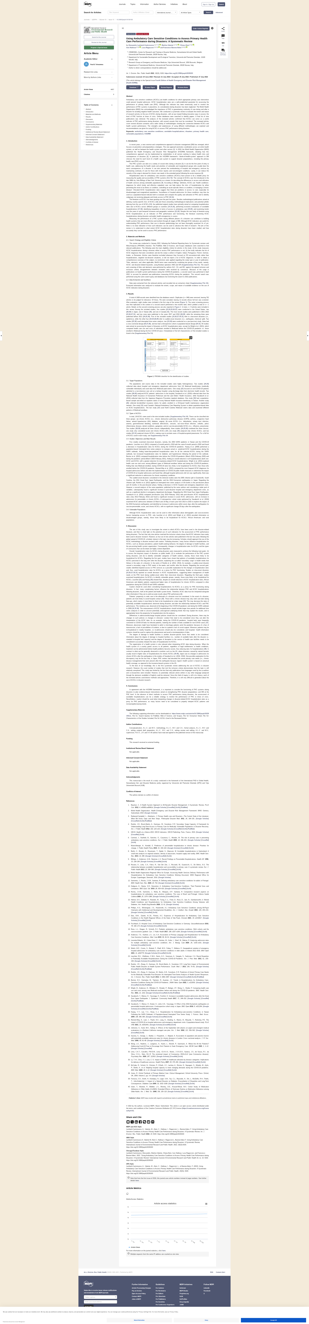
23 (167, 309)
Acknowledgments (92, 139)
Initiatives (174, 4)
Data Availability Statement (94, 137)
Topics (132, 4)
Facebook (207, 1291)
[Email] (128, 1123)
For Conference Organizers (165, 1304)
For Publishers (161, 1299)
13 (150, 204)
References (89, 145)
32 (163, 599)
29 (130, 312)
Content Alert (220, 1272)
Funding (88, 129)
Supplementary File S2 (199, 283)
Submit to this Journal (99, 37)
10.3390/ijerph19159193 (124, 19)
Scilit (178, 807)
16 (173, 207)
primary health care (200, 131)
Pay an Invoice (137, 1291)
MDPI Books (184, 1291)
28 (127, 312)
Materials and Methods (93, 114)
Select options (90, 1297)
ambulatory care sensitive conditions (149, 131)
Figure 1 (183, 302)
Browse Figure (150, 87)
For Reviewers (161, 1291)
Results (88, 117)
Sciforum (183, 1288)
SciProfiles (183, 1299)
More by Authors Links (92, 77)
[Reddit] (149, 1123)
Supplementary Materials (94, 124)
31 (168, 312)
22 (178, 211)
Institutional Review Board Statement (98, 132)
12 (157, 202)
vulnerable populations (135, 134)
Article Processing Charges (141, 1288)
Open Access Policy (139, 1293)
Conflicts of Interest (92, 142)
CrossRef (171, 807)
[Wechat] (145, 1123)
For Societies (160, 1302)
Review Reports (166, 87)
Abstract (88, 109)
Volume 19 (102, 19)
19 (189, 209)
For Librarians (160, 1296)
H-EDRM (147, 134)
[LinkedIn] (136, 1123)
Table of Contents (91, 105)
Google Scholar (160, 807)
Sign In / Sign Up (208, 4)
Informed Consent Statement (95, 134)
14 (169, 207)
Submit (221, 4)
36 (137, 608)
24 (169, 309)
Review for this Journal (98, 42)
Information (144, 4)
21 (176, 211)
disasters (188, 131)
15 (171, 207)
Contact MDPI (136, 1296)
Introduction (89, 112)
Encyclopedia (184, 1302)
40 (177, 654)
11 (172, 197)
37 (207, 623)
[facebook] (140, 1123)
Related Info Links (91, 72)
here (137, 1180)
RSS (211, 1272)
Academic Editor (90, 59)
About (185, 4)
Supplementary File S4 (179, 416)
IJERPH (94, 19)
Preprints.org (184, 1293)
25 (171, 309)
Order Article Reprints (200, 28)
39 (175, 654)
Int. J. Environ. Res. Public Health (95, 1272)
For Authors (160, 1288)
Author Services (160, 4)
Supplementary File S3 (143, 333)
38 (205, 649)
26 (174, 309)
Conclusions (90, 122)
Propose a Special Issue (99, 47)
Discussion (89, 119)
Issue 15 (111, 19)
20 (191, 209)
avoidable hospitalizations (174, 131)
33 (184, 601)
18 (141, 209)
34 (133, 608)
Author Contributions (92, 127)
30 (150, 312)
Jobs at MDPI (136, 1299)
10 (170, 197)
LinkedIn (206, 1288)
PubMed (184, 807)
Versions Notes (183, 87)
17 (139, 209)
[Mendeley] (152, 1123)
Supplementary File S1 (190, 265)
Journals (122, 4)
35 (135, 608)
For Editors (159, 1293)
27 (176, 309)
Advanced (219, 12)
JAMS (182, 1304)
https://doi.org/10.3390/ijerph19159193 (179, 73)
